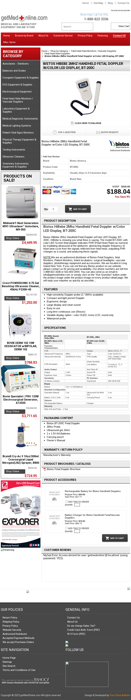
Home (85, 3)
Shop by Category (59, 51)
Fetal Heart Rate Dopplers (57, 53)
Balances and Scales (14, 70)
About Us (72, 621)
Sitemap (7, 661)
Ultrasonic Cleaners (13, 156)
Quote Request (110, 132)
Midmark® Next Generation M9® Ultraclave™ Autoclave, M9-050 (21, 226)
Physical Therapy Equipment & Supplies (19, 141)
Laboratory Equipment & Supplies (16, 110)
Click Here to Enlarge (87, 123)
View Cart (123, 26)
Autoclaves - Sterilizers (16, 63)
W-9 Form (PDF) (76, 633)
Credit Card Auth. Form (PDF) (83, 629)
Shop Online (12, 238)
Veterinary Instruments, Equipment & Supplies (16, 165)
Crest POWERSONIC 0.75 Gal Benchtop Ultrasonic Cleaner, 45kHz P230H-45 (21, 286)
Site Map (98, 3)
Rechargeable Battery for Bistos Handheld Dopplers (93, 491)
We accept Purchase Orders (18, 642)
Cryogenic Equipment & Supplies (21, 77)
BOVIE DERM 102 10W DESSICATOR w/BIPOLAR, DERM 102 (20, 346)
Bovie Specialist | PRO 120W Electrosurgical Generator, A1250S (21, 399)
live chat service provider (120, 10)
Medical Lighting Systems (17, 125)
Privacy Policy (10, 625)
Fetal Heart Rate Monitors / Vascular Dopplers (18, 100)
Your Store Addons (120, 695)
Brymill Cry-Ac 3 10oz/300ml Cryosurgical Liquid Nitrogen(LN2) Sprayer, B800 (20, 459)
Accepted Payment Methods (18, 638)
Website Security (12, 629)
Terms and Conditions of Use (19, 670)
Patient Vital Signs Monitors (18, 132)
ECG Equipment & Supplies (17, 84)
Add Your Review (51, 156)
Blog (110, 3)
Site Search (9, 665)
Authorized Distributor (120, 150)
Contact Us (123, 3)
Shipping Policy (11, 621)
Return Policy (10, 617)
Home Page (9, 657)
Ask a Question (66, 132)
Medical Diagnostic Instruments (20, 118)
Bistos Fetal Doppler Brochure (63, 469)
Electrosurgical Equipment (17, 91)
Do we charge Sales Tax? (81, 625)
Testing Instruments (14, 149)
